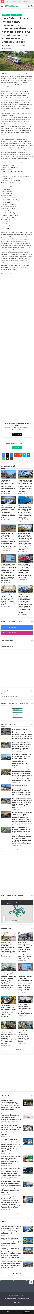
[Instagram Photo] (6, 1286)
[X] (7, 455)
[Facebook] (3, 455)
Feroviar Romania (17, 11)
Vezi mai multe (17, 849)
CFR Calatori (26, 11)
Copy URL (17, 447)
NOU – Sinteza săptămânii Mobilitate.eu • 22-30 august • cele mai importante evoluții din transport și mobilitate (11, 1240)
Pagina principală (7, 11)
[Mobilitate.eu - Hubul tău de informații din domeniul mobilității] (11, 6)
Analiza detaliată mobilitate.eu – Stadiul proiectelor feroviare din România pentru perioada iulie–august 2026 (11, 1264)
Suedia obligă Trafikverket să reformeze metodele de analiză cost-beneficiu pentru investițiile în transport (25, 1009)
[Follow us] (31, 1282)
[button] (17, 1312)
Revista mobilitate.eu (23, 1298)
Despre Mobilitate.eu (10, 1298)
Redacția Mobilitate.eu (8, 45)
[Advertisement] (17, 347)
